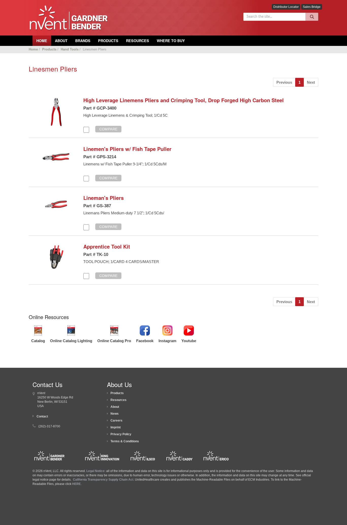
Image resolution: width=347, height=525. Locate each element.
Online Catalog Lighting (71, 341)
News (115, 413)
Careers (116, 420)
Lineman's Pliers (103, 197)
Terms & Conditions (125, 441)
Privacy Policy (121, 434)
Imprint (116, 427)
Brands (82, 40)
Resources (137, 40)
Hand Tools (69, 49)
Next (311, 82)
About (115, 407)
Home (33, 49)
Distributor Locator (286, 7)
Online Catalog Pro (114, 341)
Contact (42, 416)
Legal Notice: (96, 471)
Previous (284, 82)
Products (108, 40)
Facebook (144, 341)
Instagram (167, 341)
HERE (76, 484)
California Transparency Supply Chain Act (103, 479)
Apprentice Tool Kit (106, 246)
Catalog (38, 341)
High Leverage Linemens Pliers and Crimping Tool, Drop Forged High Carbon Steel (183, 100)
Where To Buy (171, 40)
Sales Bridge (312, 7)
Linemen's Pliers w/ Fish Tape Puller (127, 148)
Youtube (188, 341)
